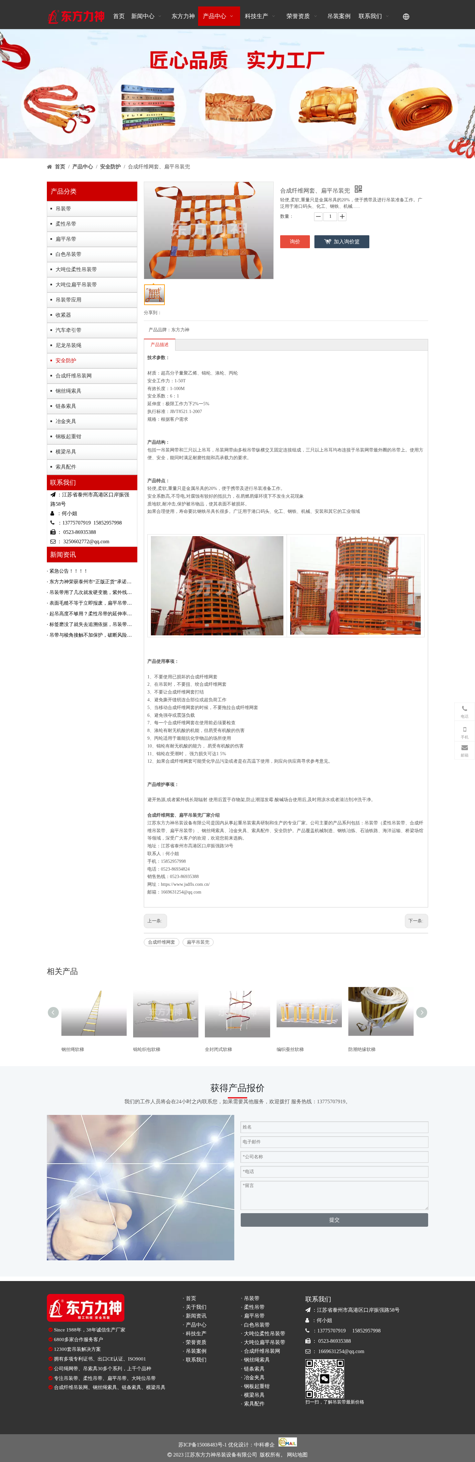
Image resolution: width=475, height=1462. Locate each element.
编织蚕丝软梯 (290, 1049)
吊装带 (63, 208)
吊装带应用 (68, 299)
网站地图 (297, 1454)
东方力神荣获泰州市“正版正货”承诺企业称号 (92, 581)
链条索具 (66, 406)
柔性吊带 (66, 224)
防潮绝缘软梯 (361, 1049)
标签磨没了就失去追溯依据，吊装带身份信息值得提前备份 (92, 624)
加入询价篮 (347, 241)
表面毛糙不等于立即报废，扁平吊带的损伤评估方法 (92, 603)
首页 (191, 1298)
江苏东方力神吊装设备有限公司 (179, 823)
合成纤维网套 (161, 942)
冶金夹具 (66, 421)
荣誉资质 (196, 1342)
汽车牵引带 (68, 330)
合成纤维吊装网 (74, 375)
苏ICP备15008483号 (200, 1444)
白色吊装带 (68, 254)
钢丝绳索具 (68, 391)
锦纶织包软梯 (146, 1049)
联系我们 (196, 1359)
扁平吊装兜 (198, 942)
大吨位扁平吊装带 (76, 284)
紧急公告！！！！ (68, 571)
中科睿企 (264, 1444)
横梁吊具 (66, 451)
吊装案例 (196, 1351)
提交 (334, 1220)
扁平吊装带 (181, 830)
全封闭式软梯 (218, 1049)
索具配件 (66, 467)
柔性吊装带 (394, 823)
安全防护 (66, 360)
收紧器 (63, 315)
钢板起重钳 (68, 436)
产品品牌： (160, 329)
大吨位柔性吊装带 (76, 269)
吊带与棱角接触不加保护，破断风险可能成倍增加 (92, 635)
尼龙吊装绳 (68, 345)
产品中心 (196, 1325)
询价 (295, 241)
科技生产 (196, 1333)
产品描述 (160, 344)
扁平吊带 (66, 239)
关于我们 (196, 1307)
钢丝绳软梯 (72, 1049)
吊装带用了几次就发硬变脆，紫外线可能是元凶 (92, 592)
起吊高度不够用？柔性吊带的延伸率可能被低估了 (92, 613)
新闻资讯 (196, 1316)
